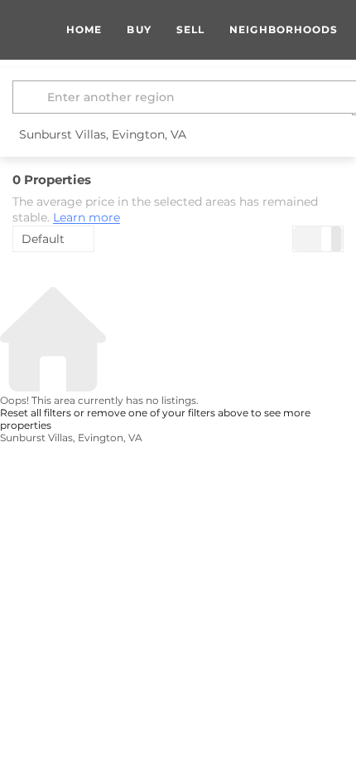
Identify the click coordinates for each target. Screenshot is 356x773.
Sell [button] (190, 29)
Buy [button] (139, 29)
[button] (32, 97)
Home (84, 29)
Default (43, 238)
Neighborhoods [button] (283, 29)
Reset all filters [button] (35, 412)
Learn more (86, 218)
